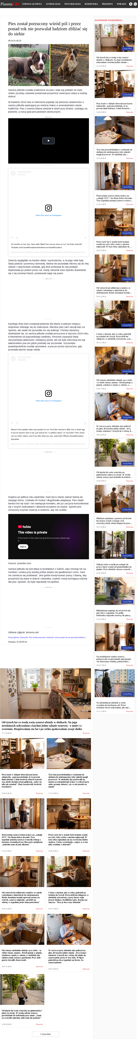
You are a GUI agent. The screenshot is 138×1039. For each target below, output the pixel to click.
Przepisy (107, 4)
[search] (135, 4)
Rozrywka (91, 4)
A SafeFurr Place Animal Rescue (39, 252)
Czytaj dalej (45, 1034)
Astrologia (53, 4)
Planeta (10, 4)
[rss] (130, 4)
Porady (121, 4)
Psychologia (73, 4)
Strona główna (32, 4)
